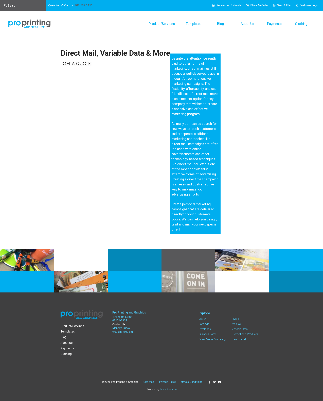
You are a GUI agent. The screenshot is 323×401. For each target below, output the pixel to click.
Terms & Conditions (190, 381)
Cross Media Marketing (212, 339)
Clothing (301, 24)
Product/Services (162, 24)
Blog (220, 24)
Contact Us (118, 324)
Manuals (237, 324)
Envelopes (205, 329)
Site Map (148, 381)
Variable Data (240, 329)
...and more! (239, 339)
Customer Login (309, 5)
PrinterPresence (168, 389)
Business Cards (208, 334)
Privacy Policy (167, 381)
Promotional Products (245, 334)
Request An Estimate (229, 5)
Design (202, 318)
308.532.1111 (84, 5)
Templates (193, 24)
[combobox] (23, 5)
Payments (274, 24)
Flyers (235, 318)
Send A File (284, 5)
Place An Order (259, 5)
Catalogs (204, 324)
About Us (247, 24)
